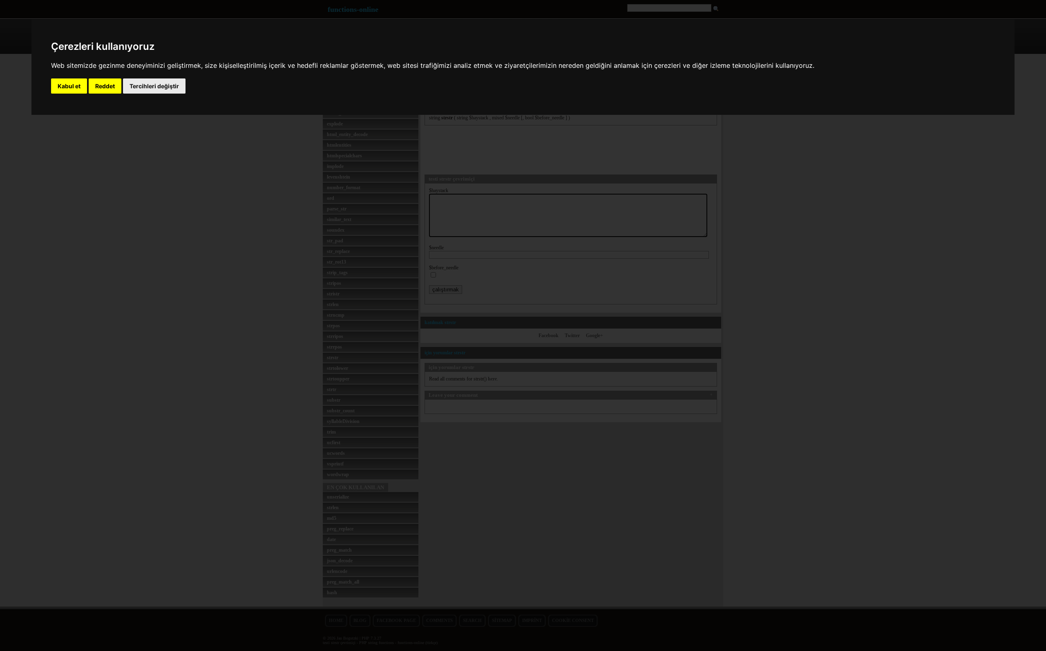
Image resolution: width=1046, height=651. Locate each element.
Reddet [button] (105, 86)
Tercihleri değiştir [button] (154, 86)
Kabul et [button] (69, 86)
